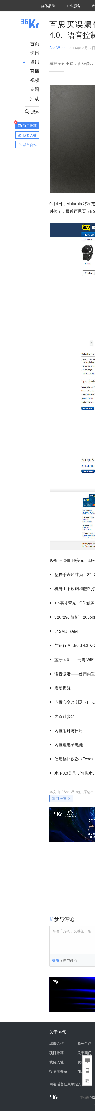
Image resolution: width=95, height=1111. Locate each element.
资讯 (34, 61)
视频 (34, 79)
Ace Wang (57, 47)
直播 (34, 70)
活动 (34, 98)
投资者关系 (58, 1071)
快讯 (34, 52)
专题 (34, 89)
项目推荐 (59, 798)
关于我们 (84, 1052)
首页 (34, 43)
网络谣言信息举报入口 (67, 1083)
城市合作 (56, 1043)
